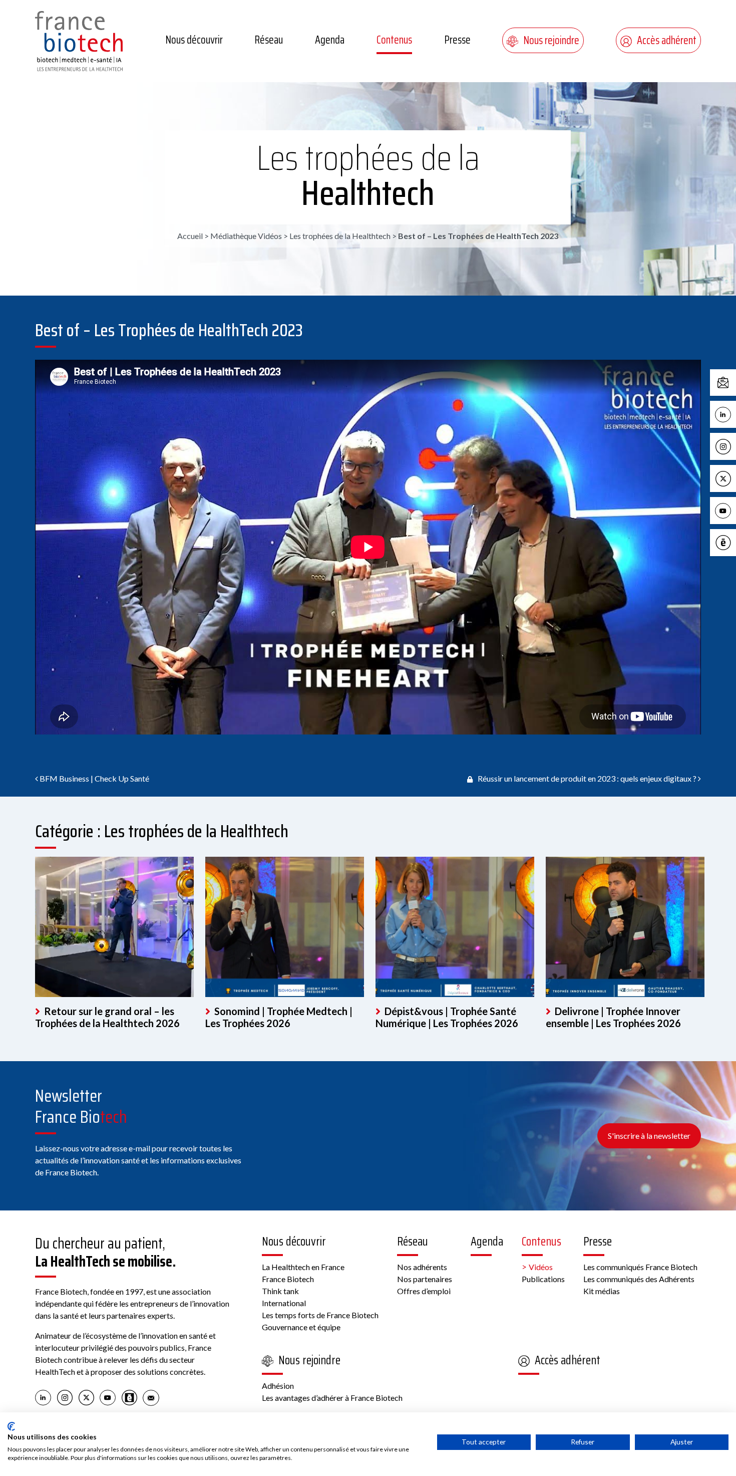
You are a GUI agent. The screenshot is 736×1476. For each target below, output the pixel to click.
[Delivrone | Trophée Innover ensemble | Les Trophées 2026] (625, 927)
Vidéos (541, 1267)
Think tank (280, 1291)
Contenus (394, 40)
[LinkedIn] (43, 1396)
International (284, 1303)
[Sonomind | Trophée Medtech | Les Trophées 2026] (284, 927)
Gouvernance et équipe (301, 1327)
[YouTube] (108, 1396)
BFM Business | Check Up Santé (93, 778)
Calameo (733, 542)
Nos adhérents (422, 1267)
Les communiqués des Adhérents (638, 1279)
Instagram (733, 445)
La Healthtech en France (303, 1267)
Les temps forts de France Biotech (320, 1315)
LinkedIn (733, 413)
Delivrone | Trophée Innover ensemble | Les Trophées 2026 (613, 1017)
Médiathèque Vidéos (246, 235)
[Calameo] (129, 1396)
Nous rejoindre (551, 40)
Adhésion (278, 1385)
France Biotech (288, 1279)
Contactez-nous (733, 382)
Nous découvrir (194, 40)
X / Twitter (733, 477)
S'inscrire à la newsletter (649, 1135)
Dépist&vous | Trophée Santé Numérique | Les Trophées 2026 (447, 1017)
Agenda (329, 40)
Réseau (268, 40)
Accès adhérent (666, 40)
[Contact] (151, 1396)
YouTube (733, 510)
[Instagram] (65, 1396)
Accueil (190, 235)
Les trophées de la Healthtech (368, 175)
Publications (543, 1279)
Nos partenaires (424, 1279)
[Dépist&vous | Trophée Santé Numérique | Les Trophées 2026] (455, 927)
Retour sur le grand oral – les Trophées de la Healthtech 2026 (107, 1017)
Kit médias (601, 1291)
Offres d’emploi (424, 1291)
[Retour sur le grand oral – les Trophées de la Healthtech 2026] (114, 927)
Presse (457, 40)
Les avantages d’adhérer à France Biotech (332, 1397)
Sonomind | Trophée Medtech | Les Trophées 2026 (278, 1017)
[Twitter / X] (86, 1396)
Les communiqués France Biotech (640, 1267)
